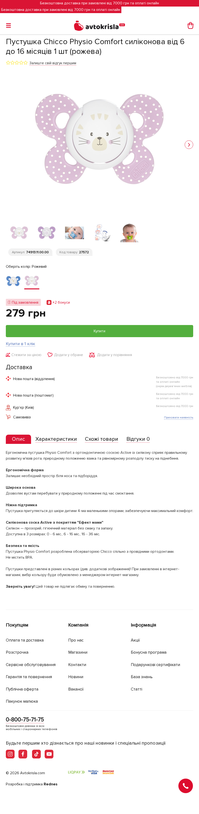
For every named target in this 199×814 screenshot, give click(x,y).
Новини (75, 676)
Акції (135, 640)
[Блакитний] (13, 281)
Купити (99, 331)
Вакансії (76, 689)
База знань (142, 676)
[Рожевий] (31, 281)
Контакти (77, 664)
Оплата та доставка (25, 640)
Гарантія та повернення (29, 676)
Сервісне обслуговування (31, 664)
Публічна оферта (22, 689)
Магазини (77, 652)
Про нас (75, 640)
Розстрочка (17, 652)
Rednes (51, 784)
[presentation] (18, 439)
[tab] (18, 439)
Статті (136, 689)
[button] (189, 144)
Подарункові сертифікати (155, 664)
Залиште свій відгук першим (52, 63)
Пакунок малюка (22, 701)
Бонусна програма (148, 652)
